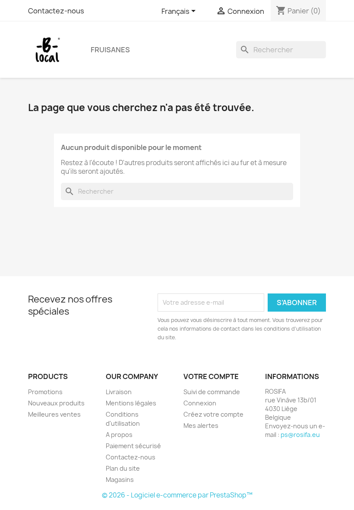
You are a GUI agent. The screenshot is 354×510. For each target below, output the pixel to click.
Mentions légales (131, 403)
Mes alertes (200, 425)
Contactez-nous (56, 11)
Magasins (120, 479)
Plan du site (123, 468)
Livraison (119, 392)
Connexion (199, 403)
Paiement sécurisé (133, 446)
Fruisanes (110, 49)
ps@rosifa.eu (300, 434)
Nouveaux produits (56, 403)
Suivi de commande (211, 392)
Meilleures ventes (54, 414)
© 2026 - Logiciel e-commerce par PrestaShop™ (177, 495)
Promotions (45, 392)
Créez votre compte (213, 414)
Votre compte (211, 376)
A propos (119, 434)
